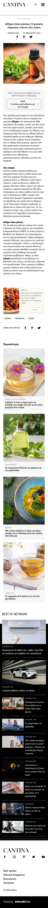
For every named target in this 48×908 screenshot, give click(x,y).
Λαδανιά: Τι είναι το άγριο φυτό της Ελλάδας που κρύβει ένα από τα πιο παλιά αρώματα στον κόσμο (23, 405)
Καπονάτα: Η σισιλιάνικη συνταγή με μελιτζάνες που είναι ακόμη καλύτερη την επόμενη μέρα (31, 298)
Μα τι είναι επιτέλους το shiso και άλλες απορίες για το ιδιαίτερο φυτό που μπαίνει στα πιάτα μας (23, 533)
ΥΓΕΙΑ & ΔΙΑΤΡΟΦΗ (24, 19)
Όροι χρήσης (10, 870)
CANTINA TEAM (13, 33)
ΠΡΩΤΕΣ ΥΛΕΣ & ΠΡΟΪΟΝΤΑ (15, 399)
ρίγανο (31, 318)
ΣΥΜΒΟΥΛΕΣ (9, 593)
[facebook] (17, 36)
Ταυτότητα (8, 882)
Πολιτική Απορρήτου (14, 874)
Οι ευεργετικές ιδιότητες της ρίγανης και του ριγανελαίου (23, 469)
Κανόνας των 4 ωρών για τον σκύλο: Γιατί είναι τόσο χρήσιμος (35, 828)
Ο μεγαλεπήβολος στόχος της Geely (18, 690)
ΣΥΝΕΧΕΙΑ (34, 310)
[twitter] (31, 36)
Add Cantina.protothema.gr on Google (22, 104)
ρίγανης (6, 258)
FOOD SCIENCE (10, 465)
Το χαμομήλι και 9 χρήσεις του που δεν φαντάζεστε (22, 597)
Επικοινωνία (9, 878)
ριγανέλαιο (19, 318)
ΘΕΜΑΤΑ (8, 528)
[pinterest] (24, 36)
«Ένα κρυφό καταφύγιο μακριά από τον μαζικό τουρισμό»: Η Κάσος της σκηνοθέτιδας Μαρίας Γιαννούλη (35, 747)
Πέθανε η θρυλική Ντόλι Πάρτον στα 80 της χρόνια (35, 810)
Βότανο (8, 318)
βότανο (15, 121)
